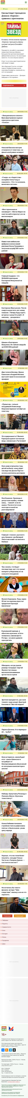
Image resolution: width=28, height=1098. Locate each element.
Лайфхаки (5, 920)
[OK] (6, 1050)
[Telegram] (10, 1050)
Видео (6, 9)
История (4, 934)
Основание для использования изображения (12, 1095)
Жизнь (4, 937)
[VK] (2, 1050)
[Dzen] (14, 1050)
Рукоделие (5, 940)
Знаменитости (6, 927)
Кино (3, 930)
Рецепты (5, 924)
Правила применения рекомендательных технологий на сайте (11, 1089)
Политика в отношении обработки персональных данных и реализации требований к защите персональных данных (13, 1086)
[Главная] (4, 1028)
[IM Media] (11, 1028)
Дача (3, 944)
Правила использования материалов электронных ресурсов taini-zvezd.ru (10, 1093)
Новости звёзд (8, 112)
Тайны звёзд (3, 2)
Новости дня (8, 368)
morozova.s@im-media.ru (14, 1081)
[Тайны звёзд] (2, 9)
